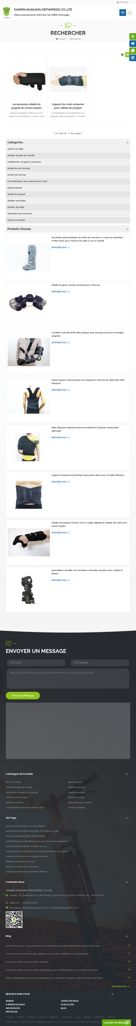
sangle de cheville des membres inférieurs (26, 871)
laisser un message (116, 1022)
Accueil (61, 39)
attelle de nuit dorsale (18, 168)
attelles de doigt (15, 207)
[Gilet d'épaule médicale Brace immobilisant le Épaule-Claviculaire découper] (29, 447)
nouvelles (11, 1012)
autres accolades (16, 220)
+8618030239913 (29, 903)
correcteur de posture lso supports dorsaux (27, 856)
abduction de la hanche (19, 213)
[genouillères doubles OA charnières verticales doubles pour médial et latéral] (29, 590)
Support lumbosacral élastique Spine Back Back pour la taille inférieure (88, 475)
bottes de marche (16, 175)
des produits (13, 1008)
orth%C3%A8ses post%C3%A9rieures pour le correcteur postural (36, 841)
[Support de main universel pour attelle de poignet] (68, 79)
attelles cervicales (16, 200)
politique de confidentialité (89, 1022)
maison (9, 1001)
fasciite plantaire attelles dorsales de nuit (26, 846)
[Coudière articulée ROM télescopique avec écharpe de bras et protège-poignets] (29, 352)
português (66, 1017)
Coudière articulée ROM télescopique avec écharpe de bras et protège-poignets (88, 334)
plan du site (67, 1004)
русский (42, 1017)
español (54, 1017)
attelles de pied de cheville (20, 155)
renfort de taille (15, 149)
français (10, 1017)
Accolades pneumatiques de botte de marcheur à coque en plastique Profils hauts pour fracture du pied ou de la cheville (87, 239)
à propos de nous (15, 1004)
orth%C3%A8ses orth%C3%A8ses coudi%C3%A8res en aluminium (37, 851)
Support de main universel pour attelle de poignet (68, 106)
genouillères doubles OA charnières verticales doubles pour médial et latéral (87, 572)
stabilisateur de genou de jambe (24, 162)
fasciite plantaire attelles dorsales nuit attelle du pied (32, 831)
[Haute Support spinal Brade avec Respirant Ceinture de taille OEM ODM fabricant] (29, 400)
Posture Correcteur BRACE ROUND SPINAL (25, 836)
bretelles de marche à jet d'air (20, 861)
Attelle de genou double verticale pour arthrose (76, 285)
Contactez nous (69, 1001)
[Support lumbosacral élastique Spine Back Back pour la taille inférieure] (29, 495)
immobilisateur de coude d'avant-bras (27, 181)
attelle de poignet (16, 194)
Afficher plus (59, 247)
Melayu (87, 1017)
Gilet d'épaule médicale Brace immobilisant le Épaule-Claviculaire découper (85, 429)
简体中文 (112, 1017)
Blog (63, 1008)
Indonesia (99, 1017)
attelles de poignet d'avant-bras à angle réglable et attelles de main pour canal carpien (89, 524)
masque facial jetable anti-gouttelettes (25, 826)
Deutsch (32, 1017)
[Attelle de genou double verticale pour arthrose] (29, 305)
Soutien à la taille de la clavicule (22, 866)
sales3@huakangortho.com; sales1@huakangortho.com (50, 907)
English (20, 1017)
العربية (77, 1017)
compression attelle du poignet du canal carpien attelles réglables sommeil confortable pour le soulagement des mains (26, 106)
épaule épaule (14, 187)
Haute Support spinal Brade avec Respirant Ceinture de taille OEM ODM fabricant (88, 382)
